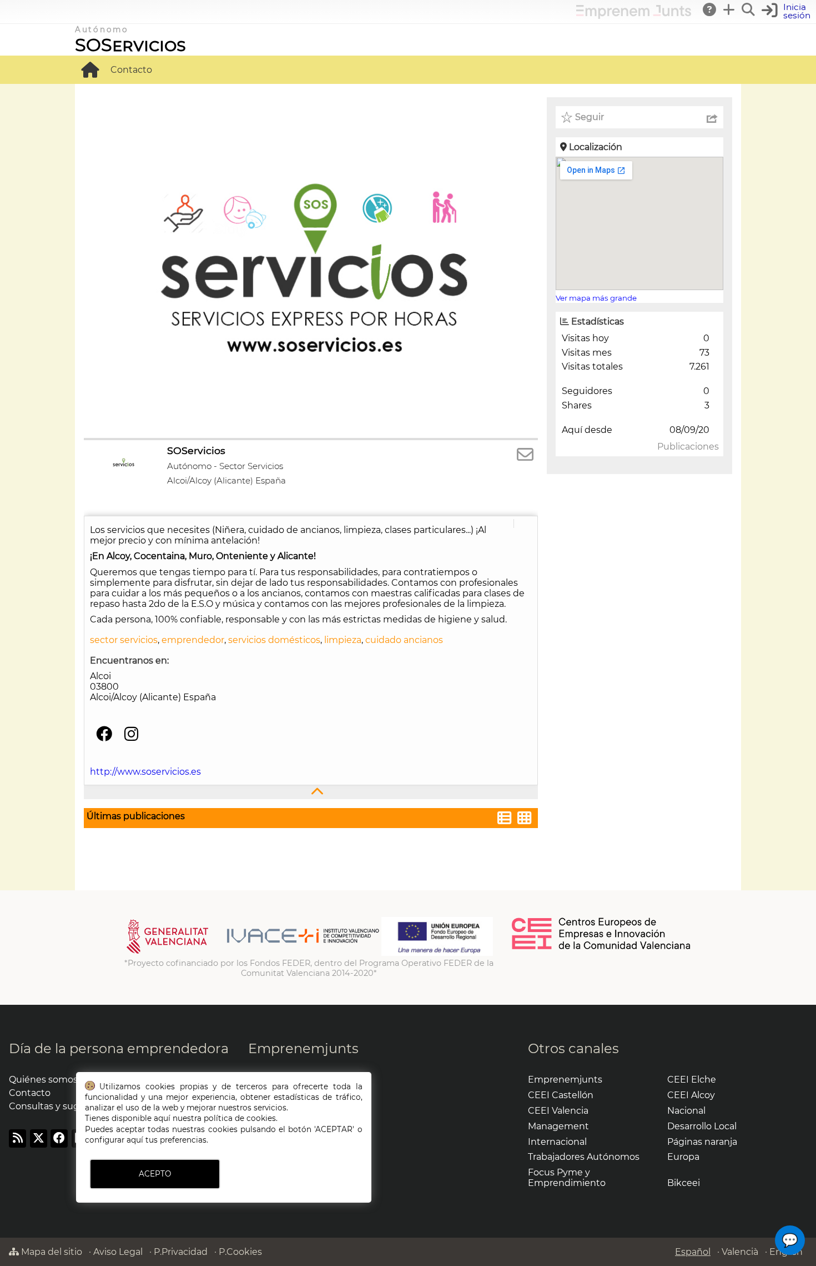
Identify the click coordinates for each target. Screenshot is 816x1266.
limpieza (342, 640)
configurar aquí (114, 1139)
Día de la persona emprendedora (119, 1048)
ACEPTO (155, 1173)
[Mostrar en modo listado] (504, 819)
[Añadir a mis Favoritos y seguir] (566, 117)
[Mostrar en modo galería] (524, 819)
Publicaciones (688, 446)
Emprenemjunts (303, 1048)
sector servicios (124, 640)
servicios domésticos (274, 640)
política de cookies (240, 1118)
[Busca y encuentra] (749, 9)
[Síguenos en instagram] (131, 734)
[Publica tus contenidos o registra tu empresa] (729, 9)
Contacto (131, 69)
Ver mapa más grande (596, 297)
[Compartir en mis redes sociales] (712, 117)
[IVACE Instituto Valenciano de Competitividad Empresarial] (252, 953)
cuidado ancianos (404, 640)
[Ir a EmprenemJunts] (633, 16)
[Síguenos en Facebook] (104, 734)
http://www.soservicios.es (145, 771)
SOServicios (130, 45)
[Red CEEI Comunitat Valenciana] (601, 948)
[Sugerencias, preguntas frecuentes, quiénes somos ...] (710, 9)
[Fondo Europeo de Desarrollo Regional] (437, 953)
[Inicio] (89, 69)
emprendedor (193, 640)
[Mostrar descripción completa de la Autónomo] (311, 792)
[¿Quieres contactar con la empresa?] (525, 455)
